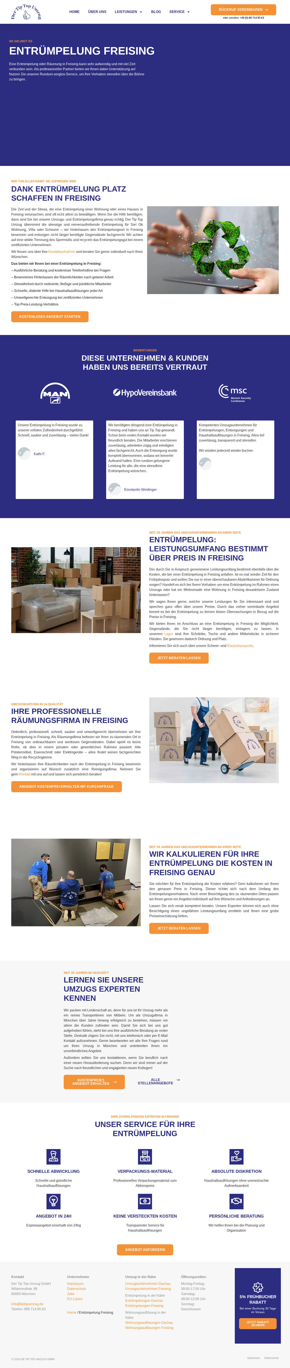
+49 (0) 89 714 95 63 (252, 17)
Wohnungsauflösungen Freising (149, 1328)
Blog (156, 12)
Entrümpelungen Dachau (144, 1300)
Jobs (70, 1294)
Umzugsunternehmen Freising (148, 1289)
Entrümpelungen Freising (144, 1306)
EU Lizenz (75, 1299)
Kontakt (24, 774)
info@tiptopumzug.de (27, 1304)
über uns (97, 12)
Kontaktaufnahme (61, 252)
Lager (168, 634)
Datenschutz (76, 1289)
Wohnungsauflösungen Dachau (149, 1323)
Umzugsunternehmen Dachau (147, 1283)
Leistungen (126, 12)
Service (177, 12)
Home (74, 12)
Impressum (75, 1283)
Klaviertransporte (240, 646)
